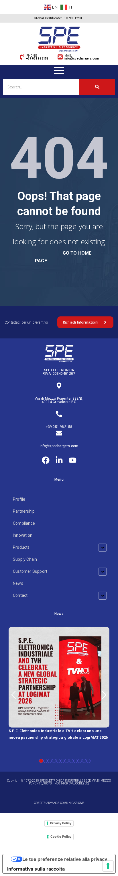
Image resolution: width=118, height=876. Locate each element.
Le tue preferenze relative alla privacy (64, 859)
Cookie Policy (60, 837)
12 (88, 761)
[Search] (97, 87)
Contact (20, 595)
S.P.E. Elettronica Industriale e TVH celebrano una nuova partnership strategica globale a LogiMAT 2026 (58, 734)
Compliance (24, 523)
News (18, 583)
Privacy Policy (60, 823)
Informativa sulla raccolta (36, 869)
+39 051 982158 (59, 427)
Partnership (24, 511)
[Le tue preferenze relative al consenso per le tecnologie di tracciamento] (108, 866)
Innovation (22, 535)
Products (21, 547)
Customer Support (30, 571)
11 (84, 761)
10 (80, 761)
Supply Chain (25, 559)
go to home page (63, 256)
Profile (19, 499)
